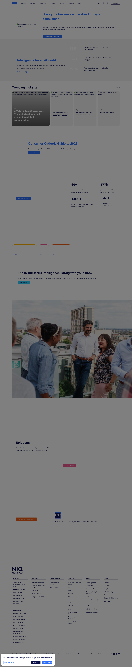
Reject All (35, 662)
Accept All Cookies (47, 662)
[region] (28, 660)
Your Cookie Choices (9, 662)
